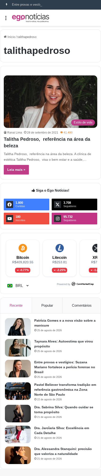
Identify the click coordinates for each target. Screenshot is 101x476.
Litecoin (59, 258)
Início (11, 37)
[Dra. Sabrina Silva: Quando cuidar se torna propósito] (18, 413)
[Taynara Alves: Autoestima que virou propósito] (18, 348)
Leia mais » (16, 169)
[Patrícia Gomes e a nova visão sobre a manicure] (18, 327)
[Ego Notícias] (30, 18)
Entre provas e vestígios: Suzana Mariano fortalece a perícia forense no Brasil (64, 367)
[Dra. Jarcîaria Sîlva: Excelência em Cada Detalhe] (18, 434)
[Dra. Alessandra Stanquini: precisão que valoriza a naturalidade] (18, 455)
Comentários (82, 305)
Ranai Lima (14, 132)
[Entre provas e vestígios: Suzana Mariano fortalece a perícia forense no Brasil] (18, 368)
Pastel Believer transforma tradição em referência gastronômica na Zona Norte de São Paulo (65, 389)
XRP (97, 258)
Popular (47, 305)
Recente (16, 305)
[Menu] (6, 19)
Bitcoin (22, 258)
